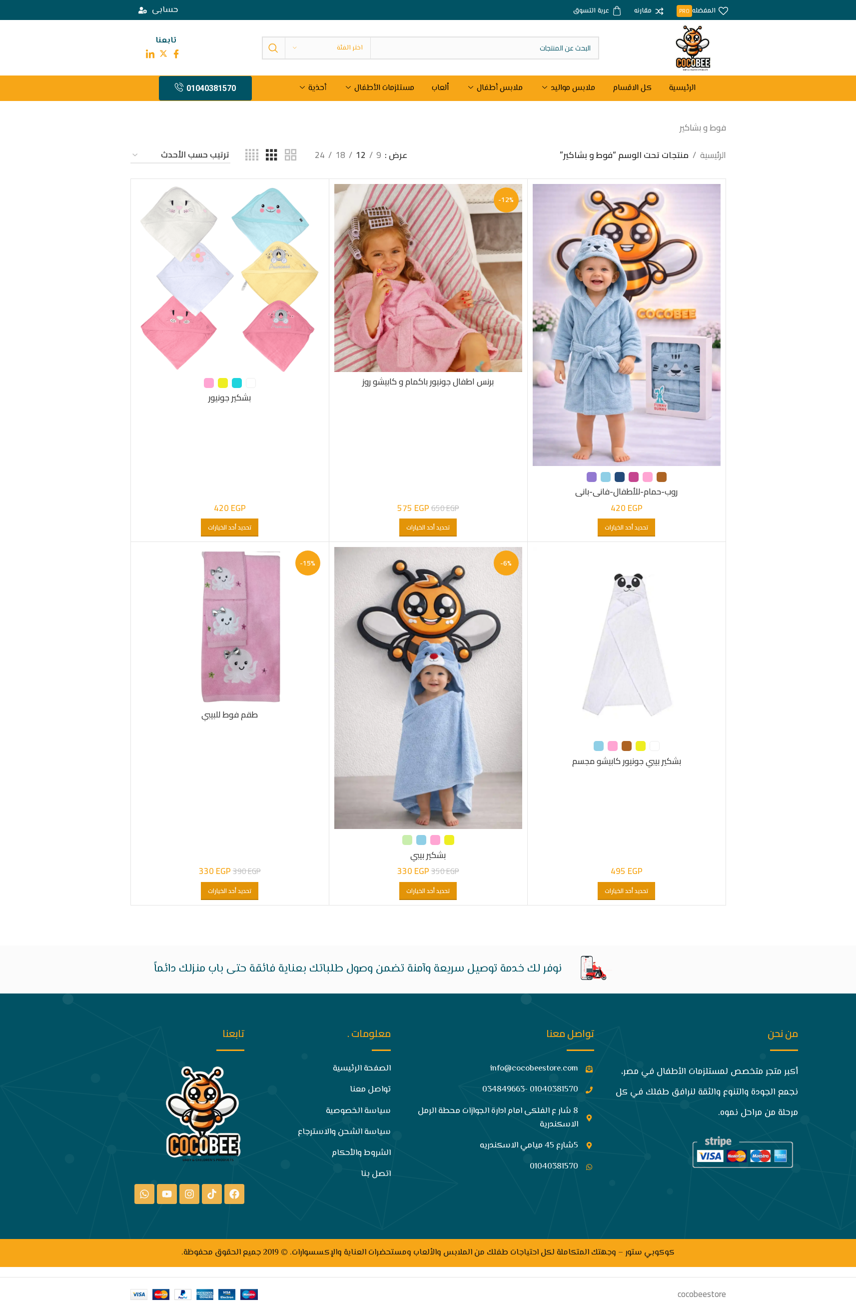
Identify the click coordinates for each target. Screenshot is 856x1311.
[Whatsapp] (144, 1194)
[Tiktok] (212, 1194)
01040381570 (211, 88)
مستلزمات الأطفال (384, 88)
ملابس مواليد (573, 88)
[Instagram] (189, 1194)
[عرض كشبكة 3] (271, 155)
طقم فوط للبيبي (229, 714)
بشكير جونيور (229, 398)
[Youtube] (167, 1194)
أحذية (317, 88)
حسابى (165, 10)
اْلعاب (440, 88)
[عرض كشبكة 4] (251, 155)
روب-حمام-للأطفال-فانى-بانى (626, 492)
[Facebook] (234, 1194)
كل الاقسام (632, 88)
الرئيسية (682, 88)
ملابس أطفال (500, 88)
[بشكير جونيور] (230, 278)
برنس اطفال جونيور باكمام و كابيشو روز (428, 382)
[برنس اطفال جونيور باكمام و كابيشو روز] (428, 278)
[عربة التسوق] (597, 11)
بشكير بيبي (428, 855)
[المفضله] (702, 11)
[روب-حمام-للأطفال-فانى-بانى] (627, 325)
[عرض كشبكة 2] (290, 155)
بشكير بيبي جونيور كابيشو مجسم (626, 761)
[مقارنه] (649, 11)
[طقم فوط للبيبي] (230, 626)
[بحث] (273, 48)
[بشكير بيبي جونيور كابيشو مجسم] (627, 641)
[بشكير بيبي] (428, 688)
